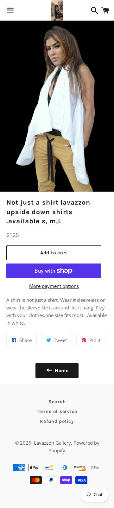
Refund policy (57, 421)
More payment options (54, 286)
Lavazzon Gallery (52, 443)
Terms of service (57, 411)
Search (57, 401)
